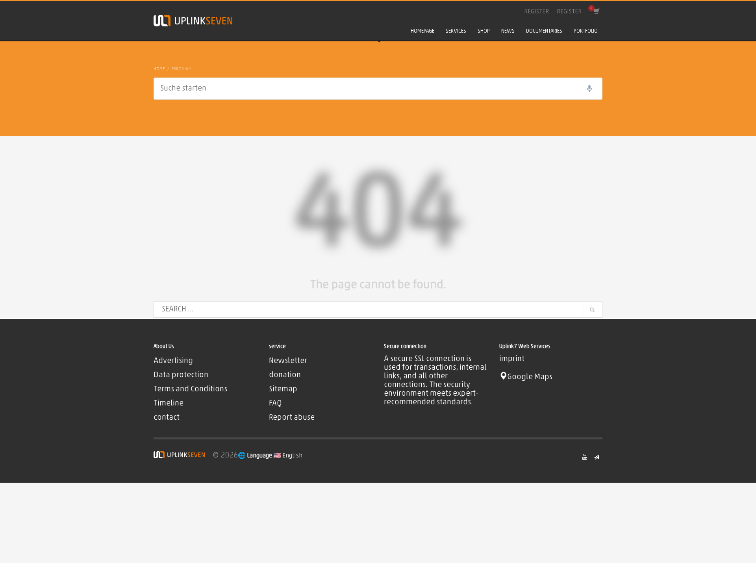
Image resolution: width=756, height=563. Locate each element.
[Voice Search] (589, 88)
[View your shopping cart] (595, 12)
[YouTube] (585, 457)
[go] (592, 310)
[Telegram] (596, 457)
